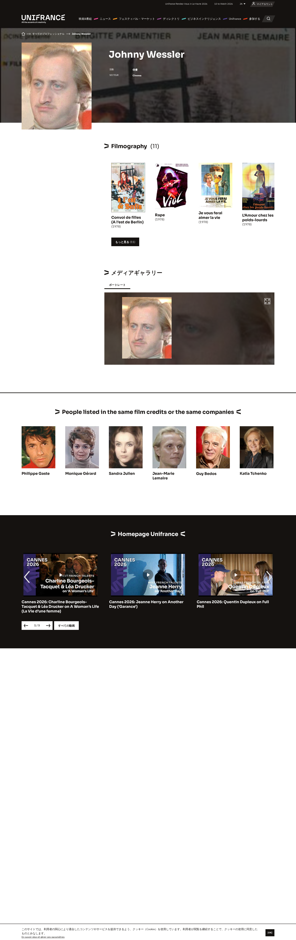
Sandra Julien (122, 473)
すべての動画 (66, 625)
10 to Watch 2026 (223, 3)
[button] (267, 301)
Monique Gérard (80, 473)
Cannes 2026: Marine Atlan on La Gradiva (235, 602)
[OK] (270, 932)
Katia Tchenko (253, 473)
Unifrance (235, 19)
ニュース (105, 19)
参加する (254, 19)
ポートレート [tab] (117, 285)
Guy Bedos (206, 473)
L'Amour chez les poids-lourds (257, 217)
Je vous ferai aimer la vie (210, 215)
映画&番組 (85, 19)
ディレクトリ (171, 19)
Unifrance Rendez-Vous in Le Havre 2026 (186, 3)
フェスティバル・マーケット (137, 19)
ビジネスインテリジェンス (204, 19)
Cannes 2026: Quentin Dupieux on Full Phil (145, 604)
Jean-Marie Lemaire (163, 475)
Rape (160, 215)
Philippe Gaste (36, 473)
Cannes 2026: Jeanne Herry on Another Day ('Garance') (59, 604)
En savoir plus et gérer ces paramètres (43, 936)
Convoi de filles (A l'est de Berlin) (127, 219)
